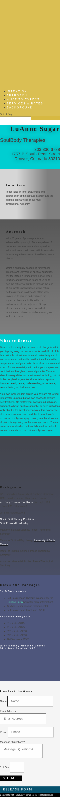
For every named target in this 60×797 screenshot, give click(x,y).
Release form (17, 789)
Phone (3, 732)
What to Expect (23, 99)
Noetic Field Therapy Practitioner (18, 519)
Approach (17, 95)
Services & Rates (25, 103)
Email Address (8, 711)
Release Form (15, 602)
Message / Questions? (12, 742)
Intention (17, 91)
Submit (11, 778)
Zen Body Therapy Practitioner (16, 502)
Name (3, 701)
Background (20, 107)
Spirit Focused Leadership (14, 523)
